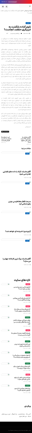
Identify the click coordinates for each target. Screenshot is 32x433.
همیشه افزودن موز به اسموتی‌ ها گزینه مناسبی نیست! (20, 334)
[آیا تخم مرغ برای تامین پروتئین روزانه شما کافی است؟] (5, 298)
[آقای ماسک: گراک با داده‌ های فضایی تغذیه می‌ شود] (16, 160)
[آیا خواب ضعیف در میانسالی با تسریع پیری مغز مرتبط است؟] (5, 355)
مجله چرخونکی (28, 11)
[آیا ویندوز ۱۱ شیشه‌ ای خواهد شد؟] (16, 219)
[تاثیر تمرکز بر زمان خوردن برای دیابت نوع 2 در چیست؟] (5, 367)
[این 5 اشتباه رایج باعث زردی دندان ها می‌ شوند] (5, 344)
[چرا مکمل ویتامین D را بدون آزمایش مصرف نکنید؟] (5, 389)
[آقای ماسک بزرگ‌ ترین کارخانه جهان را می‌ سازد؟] (16, 247)
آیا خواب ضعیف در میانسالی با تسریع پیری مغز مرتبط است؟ (21, 356)
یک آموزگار (14, 414)
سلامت (27, 317)
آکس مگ (28, 414)
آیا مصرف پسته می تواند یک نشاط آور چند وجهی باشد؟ (22, 310)
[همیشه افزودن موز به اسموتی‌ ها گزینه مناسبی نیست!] (5, 333)
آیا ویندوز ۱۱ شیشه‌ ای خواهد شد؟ (18, 231)
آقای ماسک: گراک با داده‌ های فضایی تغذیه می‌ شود (17, 172)
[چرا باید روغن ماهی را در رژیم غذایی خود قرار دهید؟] (5, 378)
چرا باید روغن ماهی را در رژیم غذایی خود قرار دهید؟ (22, 378)
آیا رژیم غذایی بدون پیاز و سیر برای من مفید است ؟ (22, 288)
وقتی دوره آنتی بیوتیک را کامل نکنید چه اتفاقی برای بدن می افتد (21, 322)
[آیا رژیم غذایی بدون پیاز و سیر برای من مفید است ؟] (5, 287)
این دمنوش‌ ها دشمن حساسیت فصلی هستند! (6, 139)
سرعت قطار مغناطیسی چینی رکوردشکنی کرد (19, 202)
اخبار (22, 11)
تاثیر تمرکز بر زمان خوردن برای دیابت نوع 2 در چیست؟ (21, 367)
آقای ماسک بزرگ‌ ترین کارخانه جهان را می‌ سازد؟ (17, 260)
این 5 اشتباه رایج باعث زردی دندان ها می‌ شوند (22, 345)
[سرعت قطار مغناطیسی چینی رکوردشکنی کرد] (16, 189)
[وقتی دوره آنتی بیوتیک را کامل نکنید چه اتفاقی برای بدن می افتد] (5, 320)
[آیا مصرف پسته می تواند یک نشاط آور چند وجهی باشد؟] (5, 309)
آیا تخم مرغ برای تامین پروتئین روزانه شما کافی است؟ (21, 299)
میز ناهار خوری (23, 416)
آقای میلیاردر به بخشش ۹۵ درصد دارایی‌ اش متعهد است (26, 140)
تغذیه (28, 284)
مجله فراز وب (21, 414)
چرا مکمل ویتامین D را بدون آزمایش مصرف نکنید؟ (22, 389)
